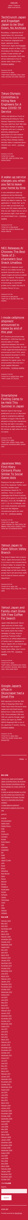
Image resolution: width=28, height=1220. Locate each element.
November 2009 (6, 1113)
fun (13, 524)
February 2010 (6, 1105)
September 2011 (6, 1055)
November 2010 (6, 1082)
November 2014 (6, 966)
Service (3, 884)
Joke (2, 863)
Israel (3, 855)
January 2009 (5, 1140)
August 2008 (5, 1153)
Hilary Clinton (19, 524)
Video (3, 908)
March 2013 (5, 1008)
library (3, 868)
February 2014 (6, 979)
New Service (14, 227)
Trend (16, 522)
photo (13, 526)
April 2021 (4, 926)
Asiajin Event (5, 823)
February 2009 (6, 1137)
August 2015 (5, 947)
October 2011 (5, 1053)
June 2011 (4, 1063)
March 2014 (5, 976)
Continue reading (7, 64)
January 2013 (5, 1013)
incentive (11, 229)
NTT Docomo (15, 378)
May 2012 (4, 1034)
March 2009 (5, 1134)
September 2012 (6, 1024)
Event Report (5, 842)
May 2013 (4, 1002)
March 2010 (5, 1103)
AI (9, 298)
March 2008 (5, 1166)
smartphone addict (14, 444)
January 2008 (5, 1171)
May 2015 (4, 950)
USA (16, 586)
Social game (5, 889)
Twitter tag (4, 528)
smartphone (4, 444)
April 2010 (4, 1100)
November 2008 (6, 1145)
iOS (2, 852)
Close (19, 74)
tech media (15, 76)
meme (9, 526)
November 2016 (6, 929)
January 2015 (5, 960)
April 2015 (4, 952)
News (16, 736)
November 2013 (6, 987)
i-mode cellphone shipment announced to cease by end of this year (12, 325)
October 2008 (5, 1148)
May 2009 (4, 1129)
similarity (18, 526)
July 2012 (4, 1029)
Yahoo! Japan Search (11, 669)
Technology (5, 900)
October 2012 (5, 1021)
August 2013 (5, 995)
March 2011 (5, 1071)
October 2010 (5, 1084)
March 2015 (5, 955)
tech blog (8, 76)
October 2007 (5, 1179)
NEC (22, 298)
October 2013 (5, 989)
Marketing (4, 871)
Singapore (4, 887)
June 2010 (4, 1095)
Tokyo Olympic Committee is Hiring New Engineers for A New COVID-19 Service (13, 786)
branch (8, 588)
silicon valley (14, 588)
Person (3, 879)
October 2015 (5, 942)
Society (3, 892)
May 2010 (4, 1097)
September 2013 (6, 992)
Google (11, 738)
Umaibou (3, 300)
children (12, 442)
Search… (4, 1187)
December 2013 (6, 984)
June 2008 (4, 1158)
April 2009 (4, 1132)
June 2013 (4, 1000)
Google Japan (18, 738)
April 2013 (4, 1005)
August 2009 (5, 1121)
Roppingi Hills (5, 740)
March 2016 (5, 934)
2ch (7, 298)
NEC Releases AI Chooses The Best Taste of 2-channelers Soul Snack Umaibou (13, 255)
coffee (8, 665)
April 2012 (4, 1037)
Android (3, 818)
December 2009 (6, 1111)
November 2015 (6, 939)
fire (7, 738)
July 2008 (4, 1155)
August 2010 (5, 1090)
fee (7, 229)
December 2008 (6, 1142)
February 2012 (6, 1042)
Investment (5, 850)
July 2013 (4, 997)
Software (4, 895)
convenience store (15, 665)
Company (4, 837)
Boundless (13, 74)
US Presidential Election (15, 528)
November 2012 (6, 1018)
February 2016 (6, 937)
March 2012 (5, 1039)
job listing (16, 158)
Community (5, 834)
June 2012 (4, 1031)
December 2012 (6, 1016)
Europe (3, 839)
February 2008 (6, 1169)
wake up (8, 231)
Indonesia (4, 847)
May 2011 (4, 1066)
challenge (9, 524)
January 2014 (5, 981)
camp (7, 442)
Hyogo (17, 442)
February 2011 (5, 1074)
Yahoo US (22, 76)
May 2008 (4, 1161)
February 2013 (6, 1010)
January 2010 (5, 1108)
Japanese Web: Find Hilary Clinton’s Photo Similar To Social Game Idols (12, 470)
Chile (2, 829)
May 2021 (4, 923)
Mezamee (17, 229)
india (2, 844)
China (3, 831)
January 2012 (5, 1045)
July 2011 (4, 1061)
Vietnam (4, 910)
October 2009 (5, 1116)
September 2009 (6, 1119)
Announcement (6, 821)
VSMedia (4, 913)
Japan (12, 72)
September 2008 (6, 1150)
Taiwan (3, 897)
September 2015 (6, 944)
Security (4, 881)
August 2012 (5, 1026)
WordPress (18, 1213)
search (20, 667)
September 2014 (6, 971)
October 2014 (5, 968)
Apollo (8, 74)
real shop (14, 667)
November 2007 (6, 1177)
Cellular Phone (15, 376)
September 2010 (6, 1087)
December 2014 (6, 963)
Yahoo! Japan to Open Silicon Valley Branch (13, 549)
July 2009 (4, 1124)
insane (18, 298)
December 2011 (6, 1047)
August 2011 (5, 1058)
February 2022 (6, 921)
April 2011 (4, 1068)
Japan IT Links (6, 860)
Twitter (23, 526)
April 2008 (4, 1163)
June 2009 (4, 1126)
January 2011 (5, 1076)
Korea (3, 866)
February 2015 (6, 958)
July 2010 (4, 1092)
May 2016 (4, 931)
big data (13, 298)
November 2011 (6, 1050)
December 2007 (6, 1174)
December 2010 (6, 1079)
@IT (7, 158)
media (3, 76)
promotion (8, 667)
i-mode (8, 378)
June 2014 (4, 973)
